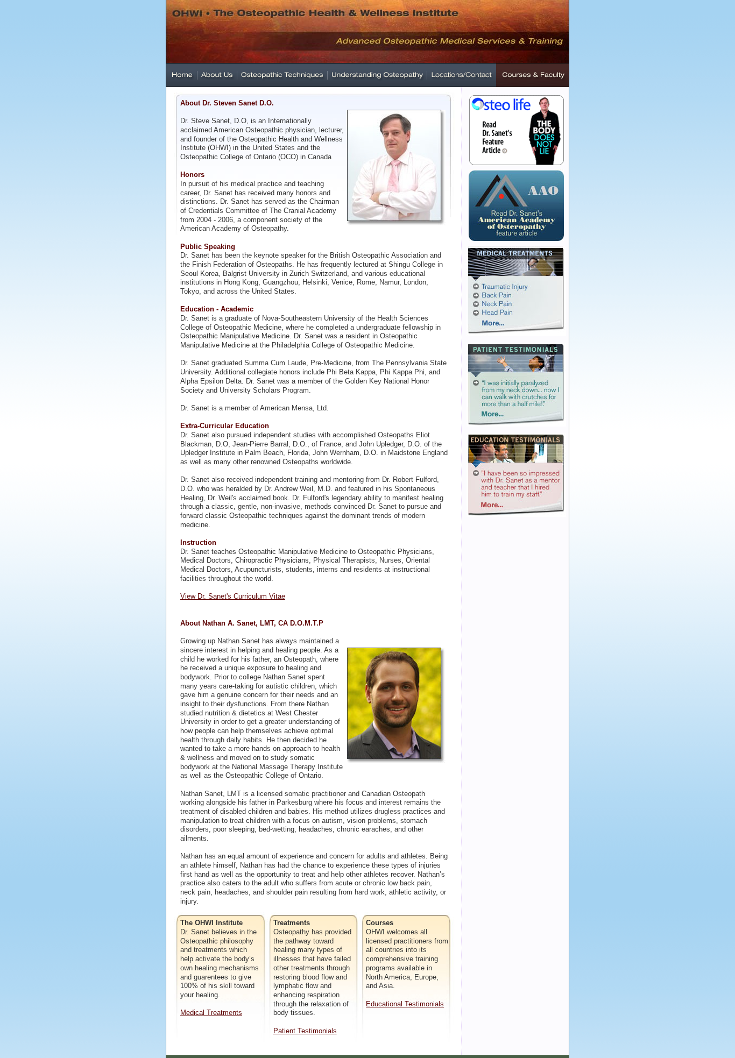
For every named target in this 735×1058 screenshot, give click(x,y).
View (188, 596)
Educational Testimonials (405, 1004)
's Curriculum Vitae (256, 596)
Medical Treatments (211, 1013)
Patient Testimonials (305, 1031)
